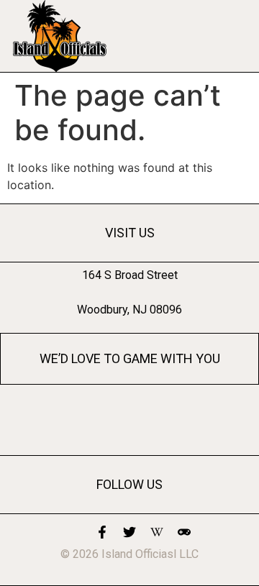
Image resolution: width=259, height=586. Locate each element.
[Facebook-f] (102, 532)
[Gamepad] (184, 532)
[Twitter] (129, 532)
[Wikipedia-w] (156, 532)
